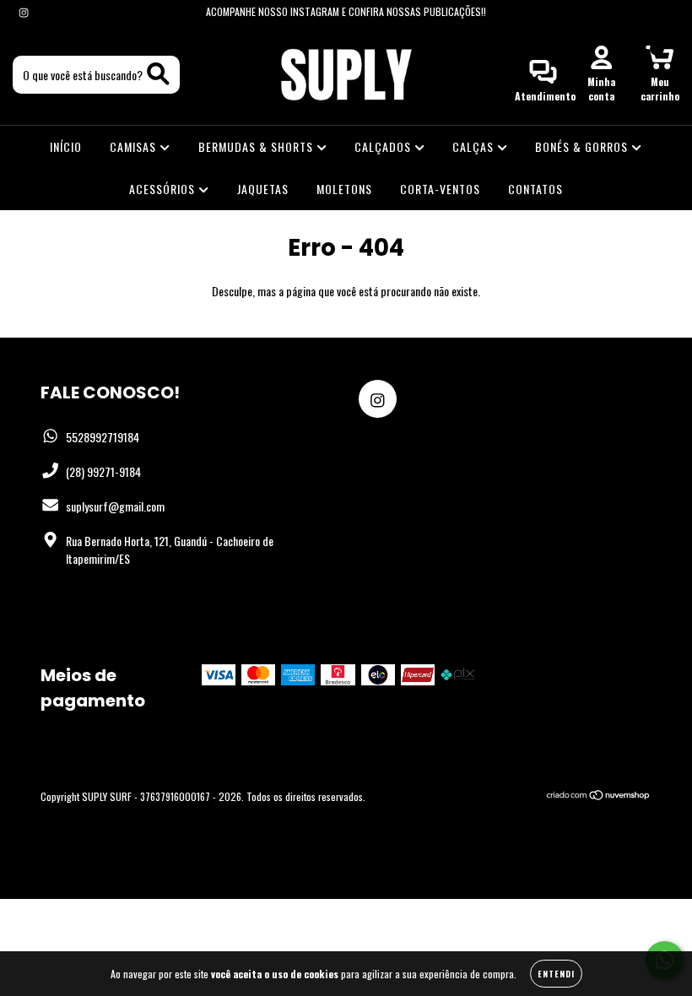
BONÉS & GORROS (583, 146)
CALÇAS (474, 146)
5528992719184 (102, 437)
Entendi (556, 973)
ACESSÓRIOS (163, 189)
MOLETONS (344, 189)
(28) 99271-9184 (103, 471)
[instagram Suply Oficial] (24, 11)
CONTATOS (535, 189)
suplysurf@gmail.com (115, 506)
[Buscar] (158, 74)
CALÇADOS (384, 146)
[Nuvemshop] (598, 796)
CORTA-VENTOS (440, 189)
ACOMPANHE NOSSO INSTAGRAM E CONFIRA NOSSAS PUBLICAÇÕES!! (346, 11)
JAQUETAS (263, 189)
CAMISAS (134, 146)
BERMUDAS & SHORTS (257, 146)
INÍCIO (66, 146)
